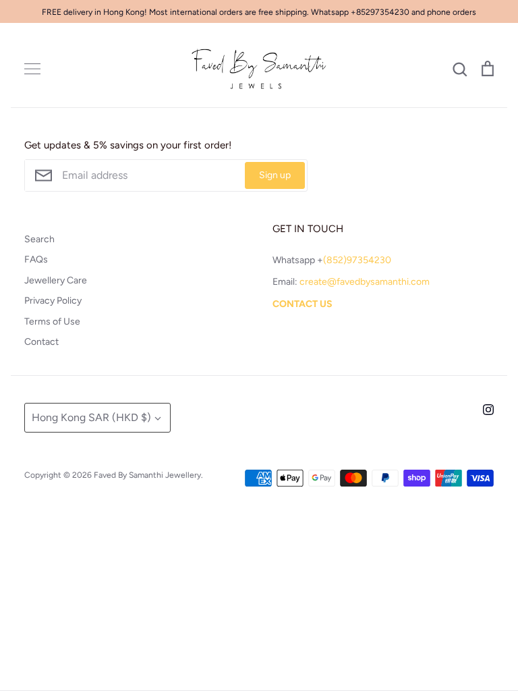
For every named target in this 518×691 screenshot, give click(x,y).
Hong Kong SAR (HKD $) (91, 417)
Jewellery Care (55, 280)
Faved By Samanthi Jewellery (147, 475)
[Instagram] (488, 409)
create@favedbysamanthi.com (364, 281)
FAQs (36, 259)
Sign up (275, 175)
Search (39, 239)
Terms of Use (52, 321)
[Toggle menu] (32, 69)
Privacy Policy (53, 300)
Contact (41, 342)
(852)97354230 (357, 260)
